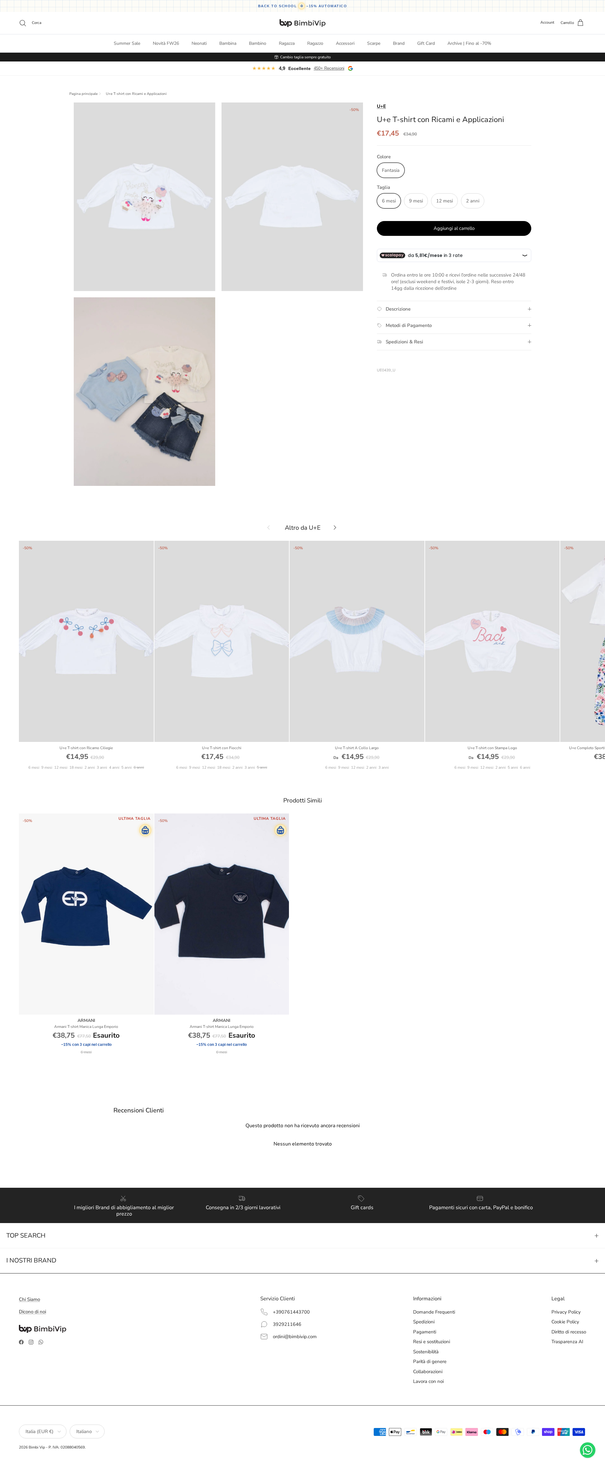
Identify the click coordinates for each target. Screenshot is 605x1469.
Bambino (257, 43)
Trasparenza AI (567, 1341)
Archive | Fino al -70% (469, 43)
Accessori (345, 43)
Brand (399, 43)
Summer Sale (127, 43)
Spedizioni (424, 1322)
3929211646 (287, 1324)
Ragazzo (315, 43)
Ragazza (287, 43)
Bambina (227, 43)
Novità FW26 (166, 43)
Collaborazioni (427, 1371)
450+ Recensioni (329, 68)
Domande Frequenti (434, 1312)
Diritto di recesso (568, 1332)
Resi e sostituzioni (431, 1341)
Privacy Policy (566, 1312)
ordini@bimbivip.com (295, 1336)
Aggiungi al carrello (454, 228)
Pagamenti (424, 1332)
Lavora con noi (428, 1381)
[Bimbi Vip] (302, 23)
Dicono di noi (32, 1312)
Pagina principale (83, 94)
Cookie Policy (565, 1322)
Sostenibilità (426, 1352)
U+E (381, 106)
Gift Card (426, 43)
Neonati (199, 43)
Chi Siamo (29, 1299)
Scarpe (373, 43)
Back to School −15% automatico (302, 6)
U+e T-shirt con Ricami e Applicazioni (136, 94)
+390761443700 (291, 1312)
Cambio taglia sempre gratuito (305, 57)
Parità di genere (430, 1361)
